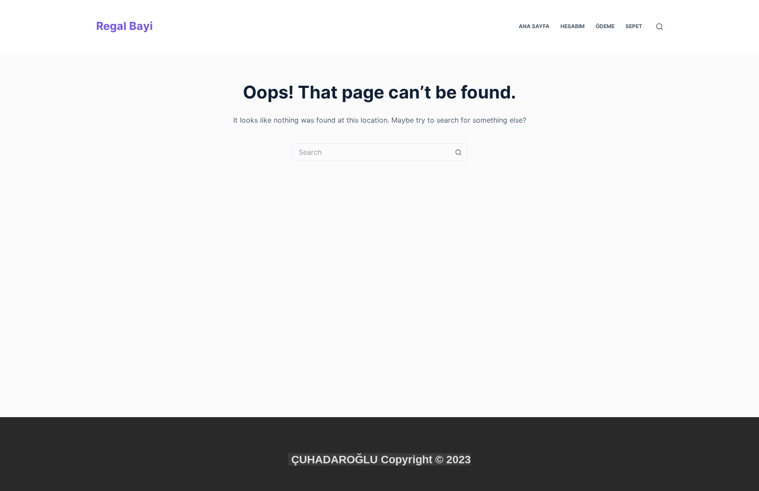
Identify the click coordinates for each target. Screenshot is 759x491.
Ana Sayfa (534, 26)
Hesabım (572, 26)
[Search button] (458, 152)
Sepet (633, 26)
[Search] (659, 26)
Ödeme (605, 26)
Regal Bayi (124, 26)
